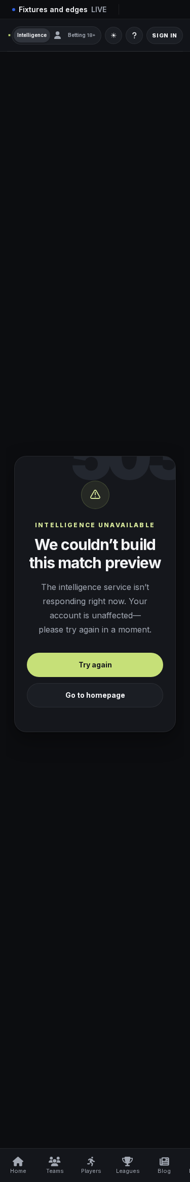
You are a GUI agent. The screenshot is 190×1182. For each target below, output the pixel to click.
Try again (95, 664)
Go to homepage (95, 695)
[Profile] (57, 35)
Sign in (164, 35)
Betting (82, 35)
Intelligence (32, 35)
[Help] (134, 35)
